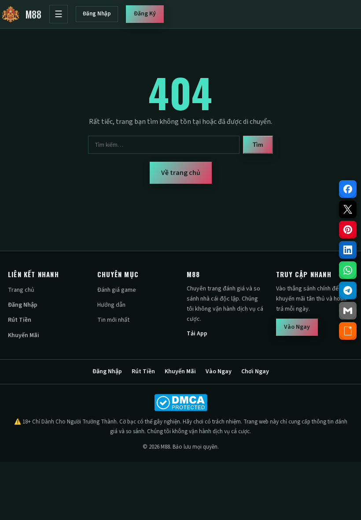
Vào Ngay (297, 327)
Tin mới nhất (113, 320)
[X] (348, 209)
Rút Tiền (19, 320)
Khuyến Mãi (23, 335)
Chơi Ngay (255, 371)
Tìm (258, 144)
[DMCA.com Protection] (180, 402)
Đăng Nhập (97, 14)
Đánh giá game (116, 290)
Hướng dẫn (111, 305)
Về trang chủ (180, 173)
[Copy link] (348, 331)
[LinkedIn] (348, 250)
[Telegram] (348, 290)
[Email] (348, 310)
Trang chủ (21, 290)
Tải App (197, 333)
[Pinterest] (348, 229)
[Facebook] (348, 189)
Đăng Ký (145, 13)
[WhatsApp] (348, 270)
